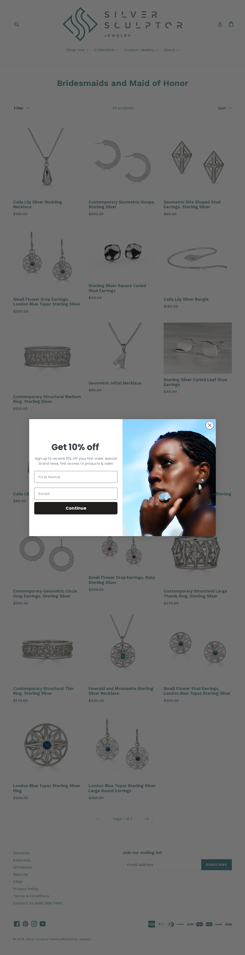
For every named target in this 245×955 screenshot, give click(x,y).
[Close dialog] (210, 425)
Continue (76, 508)
